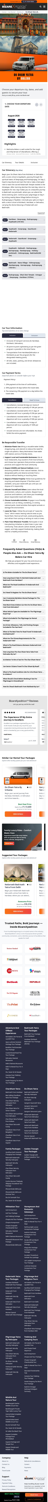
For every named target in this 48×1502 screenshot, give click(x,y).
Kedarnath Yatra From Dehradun (13, 1303)
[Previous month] (36, 104)
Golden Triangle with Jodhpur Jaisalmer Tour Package (32, 1157)
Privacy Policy (6, 1480)
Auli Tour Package (11, 1213)
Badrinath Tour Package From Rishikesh (32, 1035)
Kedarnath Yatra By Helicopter (12, 1297)
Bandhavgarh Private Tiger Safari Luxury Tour (13, 1410)
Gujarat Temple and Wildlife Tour (12, 1448)
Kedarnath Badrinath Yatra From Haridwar (31, 1126)
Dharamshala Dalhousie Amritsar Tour (13, 1193)
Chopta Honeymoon (12, 1222)
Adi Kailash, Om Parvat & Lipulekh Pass (14, 1038)
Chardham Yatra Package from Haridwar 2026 (32, 1330)
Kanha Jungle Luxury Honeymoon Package (31, 1228)
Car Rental (11, 12)
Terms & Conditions (8, 1486)
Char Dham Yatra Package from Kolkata (14, 1120)
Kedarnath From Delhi (13, 1288)
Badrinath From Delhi (31, 1302)
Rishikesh (20, 12)
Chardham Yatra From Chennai (13, 1136)
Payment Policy (7, 1483)
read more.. (8, 734)
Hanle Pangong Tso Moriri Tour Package (14, 1082)
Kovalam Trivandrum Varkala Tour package (31, 1256)
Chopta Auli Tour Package (14, 1219)
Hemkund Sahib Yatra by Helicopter (14, 1368)
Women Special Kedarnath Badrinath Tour (33, 1137)
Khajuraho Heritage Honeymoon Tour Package (30, 1250)
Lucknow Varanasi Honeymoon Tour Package (30, 1268)
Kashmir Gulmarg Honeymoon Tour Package (30, 1234)
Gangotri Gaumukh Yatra (32, 1103)
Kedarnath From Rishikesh (11, 1292)
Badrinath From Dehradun (29, 1297)
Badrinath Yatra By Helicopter (12, 1164)
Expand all (41, 213)
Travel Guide (6, 1471)
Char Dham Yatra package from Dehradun (14, 1115)
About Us (5, 1461)
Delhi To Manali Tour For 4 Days (14, 1068)
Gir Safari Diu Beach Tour (14, 1431)
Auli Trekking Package (13, 1216)
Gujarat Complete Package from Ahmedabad (11, 1436)
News (26, 1471)
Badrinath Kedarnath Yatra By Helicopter (31, 1093)
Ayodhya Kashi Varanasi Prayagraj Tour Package (13, 1153)
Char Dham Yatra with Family (13, 1125)
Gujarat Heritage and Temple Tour (13, 1443)
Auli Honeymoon (11, 1210)
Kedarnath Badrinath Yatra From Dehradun (31, 1116)
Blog (3, 1467)
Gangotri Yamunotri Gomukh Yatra (31, 1107)
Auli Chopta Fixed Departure (30, 1349)
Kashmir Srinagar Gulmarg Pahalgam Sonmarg (30, 1389)
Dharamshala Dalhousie (13, 1189)
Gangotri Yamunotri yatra (32, 1111)
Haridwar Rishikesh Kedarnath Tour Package (14, 1283)
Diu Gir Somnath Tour (13, 1197)
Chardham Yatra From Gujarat (13, 1142)
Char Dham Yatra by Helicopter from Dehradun (12, 1103)
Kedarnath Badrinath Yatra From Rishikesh (31, 1132)
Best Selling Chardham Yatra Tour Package (13, 1096)
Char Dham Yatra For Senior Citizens (12, 1109)
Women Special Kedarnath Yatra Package (14, 1313)
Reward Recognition (8, 1489)
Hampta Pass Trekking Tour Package (13, 1076)
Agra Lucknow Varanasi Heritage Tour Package (13, 1043)
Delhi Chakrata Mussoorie (14, 1063)
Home (4, 12)
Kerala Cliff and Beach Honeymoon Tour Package (31, 1242)
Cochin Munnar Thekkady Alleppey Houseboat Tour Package (14, 1183)
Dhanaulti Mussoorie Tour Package (14, 1240)
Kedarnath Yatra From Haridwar (13, 1308)
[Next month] (41, 104)
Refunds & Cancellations (32, 1461)
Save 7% (16, 1496)
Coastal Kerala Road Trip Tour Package (14, 1054)
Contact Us (5, 1464)
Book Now (34, 1495)
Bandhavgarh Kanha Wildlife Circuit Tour (12, 1404)
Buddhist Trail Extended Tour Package (13, 1048)
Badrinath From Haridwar (14, 1092)
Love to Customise (34, 1499)
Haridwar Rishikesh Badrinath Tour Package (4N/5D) (32, 1041)
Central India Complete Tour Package (13, 1415)
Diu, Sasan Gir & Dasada (13, 1072)
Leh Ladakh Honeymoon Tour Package (32, 1262)
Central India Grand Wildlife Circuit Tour (12, 1420)
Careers (26, 1464)
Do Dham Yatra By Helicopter (30, 1099)
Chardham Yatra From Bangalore (13, 1131)
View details (18, 814)
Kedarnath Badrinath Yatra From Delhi (31, 1121)
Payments (27, 1467)
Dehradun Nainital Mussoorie (12, 1059)
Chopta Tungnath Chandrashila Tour (12, 1227)
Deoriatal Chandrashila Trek (31, 1372)
